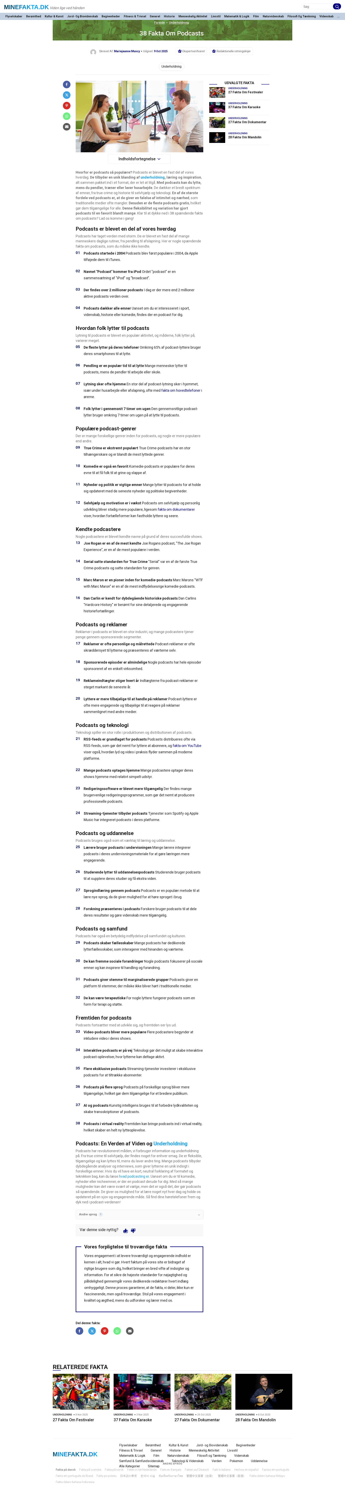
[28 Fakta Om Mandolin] (217, 137)
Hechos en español (246, 1469)
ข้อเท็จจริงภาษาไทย (171, 1475)
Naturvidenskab (273, 16)
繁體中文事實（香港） (232, 1475)
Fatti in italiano (222, 1469)
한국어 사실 (148, 1475)
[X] (66, 95)
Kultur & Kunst (54, 16)
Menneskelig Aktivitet (192, 16)
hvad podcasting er (134, 1176)
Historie (169, 16)
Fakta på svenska (90, 1469)
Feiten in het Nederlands (142, 1469)
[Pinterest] (66, 105)
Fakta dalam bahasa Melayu (267, 1475)
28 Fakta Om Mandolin (244, 137)
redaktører (159, 1281)
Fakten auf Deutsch (197, 1469)
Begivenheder (111, 16)
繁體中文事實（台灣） (200, 1475)
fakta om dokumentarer (176, 509)
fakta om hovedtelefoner (180, 390)
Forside (159, 22)
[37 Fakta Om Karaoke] (217, 107)
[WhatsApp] (66, 116)
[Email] (66, 127)
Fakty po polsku (107, 1475)
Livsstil (216, 16)
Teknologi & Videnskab (188, 1461)
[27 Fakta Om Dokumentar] (217, 122)
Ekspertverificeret (193, 51)
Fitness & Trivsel (135, 16)
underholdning (153, 177)
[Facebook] (66, 84)
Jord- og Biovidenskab (82, 16)
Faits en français (170, 1469)
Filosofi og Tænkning (302, 16)
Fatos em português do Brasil (74, 1475)
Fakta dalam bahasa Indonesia (75, 1482)
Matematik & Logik (236, 16)
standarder (148, 1275)
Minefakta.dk (26, 7)
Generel (155, 16)
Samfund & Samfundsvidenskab (141, 1461)
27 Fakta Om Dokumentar (247, 122)
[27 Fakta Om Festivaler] (217, 92)
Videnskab (326, 16)
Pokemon (236, 1461)
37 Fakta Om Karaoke (244, 107)
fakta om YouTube (187, 746)
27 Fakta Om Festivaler (245, 92)
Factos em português (275, 1469)
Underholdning (179, 22)
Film (256, 16)
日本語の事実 (128, 1475)
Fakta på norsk (114, 1469)
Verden (217, 1461)
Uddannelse (259, 1461)
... (338, 16)
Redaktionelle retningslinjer (234, 51)
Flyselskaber (13, 16)
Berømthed (33, 16)
